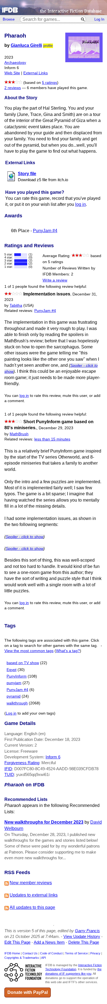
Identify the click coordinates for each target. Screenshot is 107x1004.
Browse (9, 19)
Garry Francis (87, 930)
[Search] (83, 19)
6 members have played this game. (57, 88)
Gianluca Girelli (26, 45)
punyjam (14, 683)
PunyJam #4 (45, 230)
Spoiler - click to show (24, 536)
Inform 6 (53, 757)
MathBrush (19, 434)
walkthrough (17, 703)
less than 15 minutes (52, 439)
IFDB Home (12, 953)
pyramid (14, 696)
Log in (11, 713)
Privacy (95, 953)
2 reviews (12, 88)
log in (80, 204)
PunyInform (17, 676)
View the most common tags (29, 651)
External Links (35, 73)
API (43, 957)
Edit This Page (17, 942)
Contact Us (30, 953)
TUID (9, 774)
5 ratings (49, 83)
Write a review (55, 280)
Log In (99, 19)
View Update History (81, 936)
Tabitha (16, 305)
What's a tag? (68, 651)
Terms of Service (76, 953)
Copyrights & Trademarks (21, 957)
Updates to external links (34, 895)
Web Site (12, 73)
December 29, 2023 (56, 428)
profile (48, 46)
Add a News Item (49, 942)
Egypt (11, 670)
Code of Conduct (51, 953)
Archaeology (15, 63)
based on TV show (23, 663)
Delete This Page (83, 942)
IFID (8, 768)
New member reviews (31, 882)
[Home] (53, 7)
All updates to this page (32, 907)
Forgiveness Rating (21, 762)
